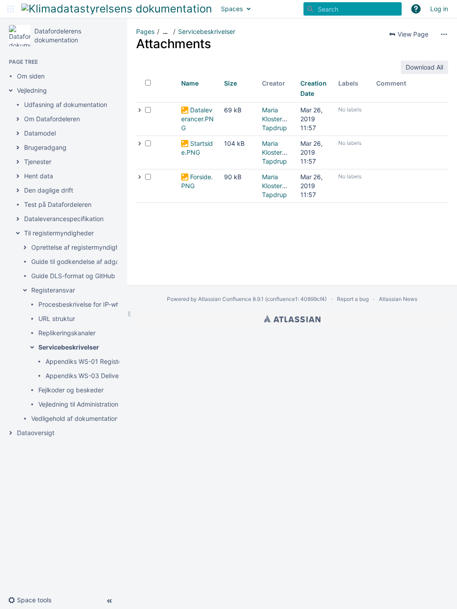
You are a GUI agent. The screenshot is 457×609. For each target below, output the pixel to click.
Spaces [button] (232, 8)
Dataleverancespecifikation (64, 218)
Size (230, 83)
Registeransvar (53, 290)
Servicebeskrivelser (68, 347)
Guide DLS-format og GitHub (73, 276)
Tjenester (37, 161)
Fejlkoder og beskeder (71, 390)
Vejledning (32, 90)
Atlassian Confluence (224, 299)
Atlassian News (398, 299)
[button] (10, 9)
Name (190, 83)
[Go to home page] (116, 9)
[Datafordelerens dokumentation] (19, 35)
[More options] (444, 34)
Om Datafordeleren (52, 119)
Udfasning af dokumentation (65, 104)
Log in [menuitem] (439, 8)
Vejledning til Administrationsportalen (91, 404)
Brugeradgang (45, 147)
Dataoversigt (35, 432)
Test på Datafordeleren (57, 204)
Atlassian (292, 319)
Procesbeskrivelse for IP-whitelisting (91, 304)
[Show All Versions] (139, 110)
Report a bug (353, 299)
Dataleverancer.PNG (197, 119)
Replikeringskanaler (67, 333)
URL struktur (56, 318)
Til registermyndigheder (59, 233)
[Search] (310, 8)
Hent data (38, 176)
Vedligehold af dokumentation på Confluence (96, 418)
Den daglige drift (48, 190)
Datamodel (40, 133)
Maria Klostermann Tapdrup (280, 119)
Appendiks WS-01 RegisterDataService (103, 361)
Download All (424, 67)
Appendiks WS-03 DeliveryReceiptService (107, 375)
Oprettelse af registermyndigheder (82, 247)
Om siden (31, 76)
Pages (145, 31)
